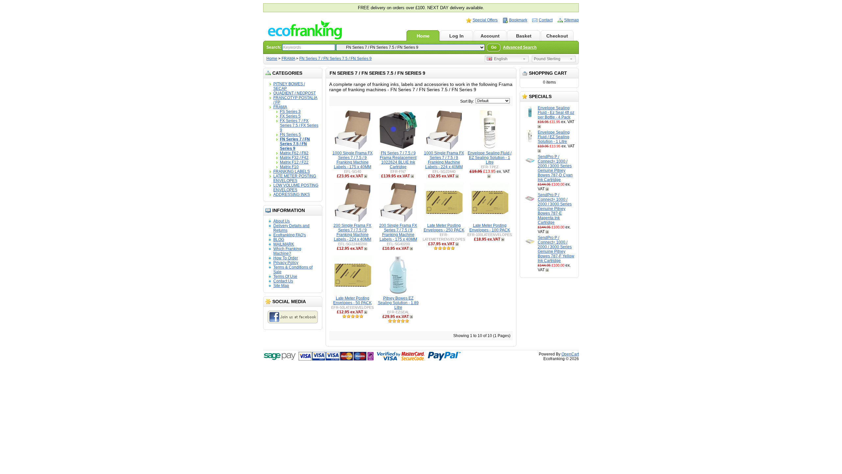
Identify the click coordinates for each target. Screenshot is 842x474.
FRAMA (288, 58)
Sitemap (571, 20)
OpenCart (570, 354)
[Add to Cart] (540, 126)
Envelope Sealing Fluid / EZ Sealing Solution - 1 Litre (554, 137)
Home (423, 36)
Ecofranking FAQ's (289, 235)
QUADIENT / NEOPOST (294, 93)
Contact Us (283, 281)
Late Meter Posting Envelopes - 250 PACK (444, 227)
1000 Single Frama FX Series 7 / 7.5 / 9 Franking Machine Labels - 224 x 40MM (444, 160)
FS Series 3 (290, 111)
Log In (456, 36)
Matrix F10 (289, 167)
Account (490, 36)
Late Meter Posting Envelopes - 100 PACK (489, 227)
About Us (281, 221)
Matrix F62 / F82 (294, 153)
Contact (546, 20)
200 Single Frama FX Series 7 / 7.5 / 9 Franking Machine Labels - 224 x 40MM (352, 232)
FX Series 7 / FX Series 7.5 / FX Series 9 (299, 125)
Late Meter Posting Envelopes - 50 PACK (352, 300)
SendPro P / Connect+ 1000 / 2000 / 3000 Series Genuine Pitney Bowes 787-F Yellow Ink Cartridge (556, 249)
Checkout (557, 36)
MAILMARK (283, 244)
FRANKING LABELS (291, 171)
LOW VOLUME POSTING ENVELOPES (295, 187)
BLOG (278, 239)
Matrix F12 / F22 (294, 162)
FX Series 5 (290, 116)
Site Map (281, 285)
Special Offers (485, 20)
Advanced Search (519, 47)
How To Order (285, 258)
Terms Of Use (285, 276)
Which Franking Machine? (287, 251)
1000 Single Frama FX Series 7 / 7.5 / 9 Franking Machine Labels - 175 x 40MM (353, 160)
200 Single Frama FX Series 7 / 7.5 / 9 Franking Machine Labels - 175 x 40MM (398, 232)
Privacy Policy (285, 262)
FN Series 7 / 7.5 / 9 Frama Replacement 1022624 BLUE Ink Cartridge (398, 160)
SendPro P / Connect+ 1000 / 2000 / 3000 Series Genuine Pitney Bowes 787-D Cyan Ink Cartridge (555, 168)
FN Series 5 (290, 134)
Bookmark (518, 20)
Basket (524, 36)
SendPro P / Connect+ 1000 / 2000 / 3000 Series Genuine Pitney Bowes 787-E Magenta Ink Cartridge (555, 209)
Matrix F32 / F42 (294, 157)
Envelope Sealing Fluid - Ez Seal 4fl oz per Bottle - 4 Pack (556, 112)
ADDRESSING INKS (291, 194)
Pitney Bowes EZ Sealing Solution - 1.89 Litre (398, 303)
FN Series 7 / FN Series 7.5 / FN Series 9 (335, 58)
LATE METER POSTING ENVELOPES (294, 178)
